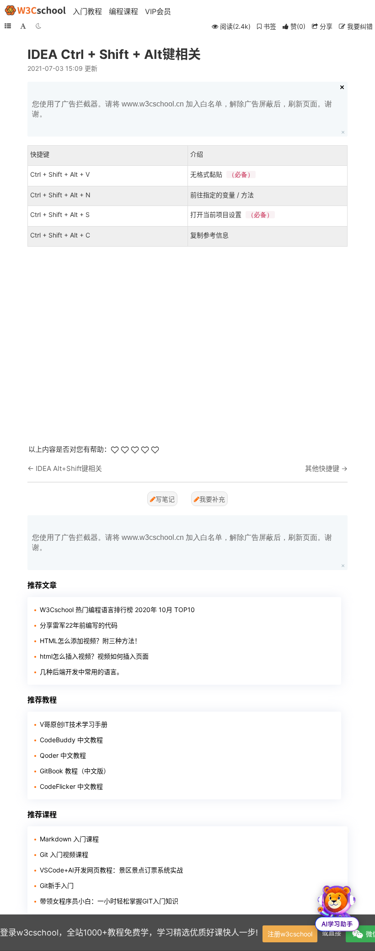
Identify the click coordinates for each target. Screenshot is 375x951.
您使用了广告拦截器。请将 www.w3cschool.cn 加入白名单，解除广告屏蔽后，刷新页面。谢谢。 (182, 109)
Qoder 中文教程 (63, 755)
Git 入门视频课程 (64, 854)
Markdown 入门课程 (69, 839)
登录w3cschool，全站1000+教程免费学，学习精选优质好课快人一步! (129, 932)
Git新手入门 (57, 885)
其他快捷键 (322, 468)
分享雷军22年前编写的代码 (79, 625)
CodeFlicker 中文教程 (71, 786)
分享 (325, 26)
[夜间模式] (38, 26)
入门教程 (87, 11)
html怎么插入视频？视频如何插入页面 (94, 656)
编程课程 (123, 11)
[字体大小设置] (23, 26)
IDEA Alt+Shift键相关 (69, 468)
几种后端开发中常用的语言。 (81, 672)
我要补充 (212, 499)
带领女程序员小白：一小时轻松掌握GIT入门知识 (109, 901)
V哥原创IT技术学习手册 (73, 724)
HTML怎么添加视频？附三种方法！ (90, 641)
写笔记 (165, 499)
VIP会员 (158, 11)
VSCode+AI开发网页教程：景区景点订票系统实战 (111, 870)
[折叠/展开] (8, 26)
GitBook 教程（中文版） (75, 771)
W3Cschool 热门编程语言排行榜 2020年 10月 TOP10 (117, 609)
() (297, 26)
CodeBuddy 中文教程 (71, 740)
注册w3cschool (290, 934)
